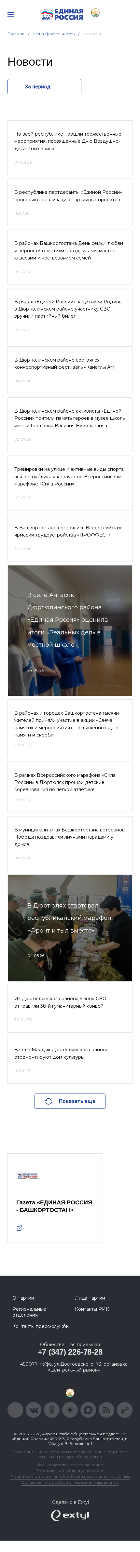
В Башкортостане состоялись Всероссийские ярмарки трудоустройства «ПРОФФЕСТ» (68, 531)
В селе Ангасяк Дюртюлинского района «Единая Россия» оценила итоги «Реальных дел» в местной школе (67, 620)
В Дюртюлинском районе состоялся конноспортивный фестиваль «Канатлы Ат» (64, 363)
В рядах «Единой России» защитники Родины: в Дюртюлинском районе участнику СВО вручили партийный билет (68, 309)
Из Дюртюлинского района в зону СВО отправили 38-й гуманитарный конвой (60, 1002)
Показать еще (77, 1101)
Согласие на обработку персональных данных (70, 1482)
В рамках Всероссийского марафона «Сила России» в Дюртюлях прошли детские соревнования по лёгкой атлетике (65, 782)
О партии (23, 1298)
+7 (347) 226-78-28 (70, 1351)
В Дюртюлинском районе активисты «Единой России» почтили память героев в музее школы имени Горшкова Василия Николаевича (70, 418)
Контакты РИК (92, 1309)
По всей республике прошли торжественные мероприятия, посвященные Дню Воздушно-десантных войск (67, 141)
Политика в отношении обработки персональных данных (70, 1476)
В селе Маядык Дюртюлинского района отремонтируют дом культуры (61, 1053)
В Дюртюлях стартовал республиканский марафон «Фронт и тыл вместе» (69, 918)
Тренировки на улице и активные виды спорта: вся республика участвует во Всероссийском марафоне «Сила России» (69, 476)
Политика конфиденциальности (70, 1470)
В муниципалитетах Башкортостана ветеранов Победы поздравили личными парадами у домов (69, 837)
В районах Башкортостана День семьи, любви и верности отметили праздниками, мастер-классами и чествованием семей (68, 250)
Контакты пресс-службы (40, 1326)
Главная (16, 33)
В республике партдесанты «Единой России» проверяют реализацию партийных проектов (68, 195)
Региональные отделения (29, 1312)
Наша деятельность (54, 33)
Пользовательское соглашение (70, 1464)
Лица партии (90, 1298)
